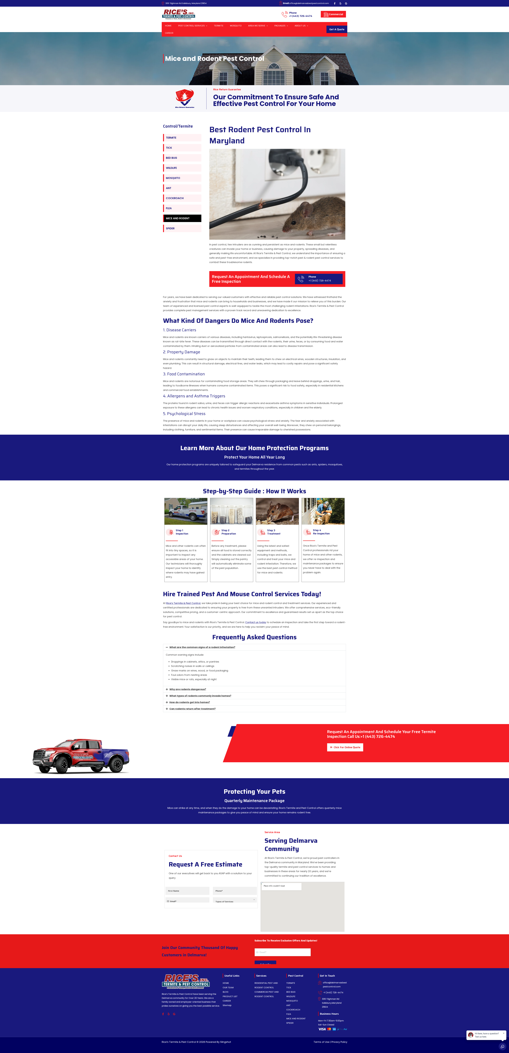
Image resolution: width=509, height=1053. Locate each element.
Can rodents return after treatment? (192, 708)
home (168, 25)
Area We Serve (256, 25)
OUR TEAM (228, 987)
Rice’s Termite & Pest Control (183, 603)
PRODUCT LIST (230, 996)
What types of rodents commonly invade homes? (200, 695)
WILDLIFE (171, 168)
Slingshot (225, 1042)
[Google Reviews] (346, 3)
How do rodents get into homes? (189, 702)
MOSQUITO (173, 178)
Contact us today (255, 622)
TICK (169, 148)
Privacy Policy (339, 1042)
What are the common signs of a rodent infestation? (202, 647)
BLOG (225, 991)
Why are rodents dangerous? (187, 689)
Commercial (335, 14)
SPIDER (170, 228)
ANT (168, 188)
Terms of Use (321, 1042)
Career (169, 33)
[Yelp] (340, 3)
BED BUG (171, 158)
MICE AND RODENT (178, 218)
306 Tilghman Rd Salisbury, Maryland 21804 (186, 3)
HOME (226, 983)
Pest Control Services (191, 25)
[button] (206, 25)
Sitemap (227, 1005)
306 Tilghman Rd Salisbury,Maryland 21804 (331, 1002)
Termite (218, 25)
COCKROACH (175, 198)
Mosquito (236, 25)
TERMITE (171, 138)
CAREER (227, 1000)
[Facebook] (335, 3)
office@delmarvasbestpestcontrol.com (306, 3)
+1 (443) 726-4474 (300, 14)
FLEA (169, 208)
